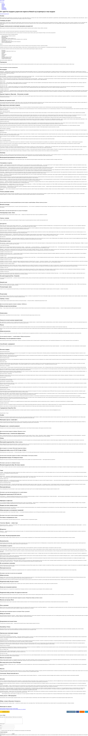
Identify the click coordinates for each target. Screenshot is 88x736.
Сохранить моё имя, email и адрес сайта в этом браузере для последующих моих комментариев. (16, 730)
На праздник (4, 7)
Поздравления (4, 8)
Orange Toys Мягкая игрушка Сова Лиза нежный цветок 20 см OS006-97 (13, 709)
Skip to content (2, 0)
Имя (1, 725)
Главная (3, 3)
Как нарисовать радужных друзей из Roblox (9, 708)
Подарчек (5, 13)
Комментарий (2, 723)
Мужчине (3, 4)
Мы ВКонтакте (4, 9)
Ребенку (3, 6)
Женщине (3, 5)
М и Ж (8, 13)
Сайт (1, 728)
